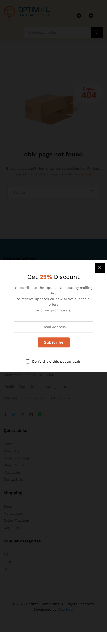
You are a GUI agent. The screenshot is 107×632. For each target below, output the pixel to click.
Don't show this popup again (56, 361)
